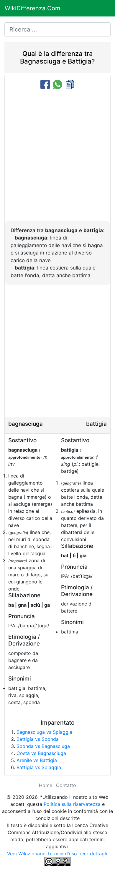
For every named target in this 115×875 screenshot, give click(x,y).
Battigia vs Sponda (38, 739)
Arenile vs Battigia (37, 760)
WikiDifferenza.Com (32, 8)
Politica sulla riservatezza (72, 804)
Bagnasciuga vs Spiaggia (44, 732)
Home (45, 785)
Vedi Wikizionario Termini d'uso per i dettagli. (57, 853)
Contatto (66, 785)
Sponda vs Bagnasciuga (43, 746)
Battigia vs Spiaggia (39, 767)
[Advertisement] (57, 160)
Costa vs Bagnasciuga (41, 753)
